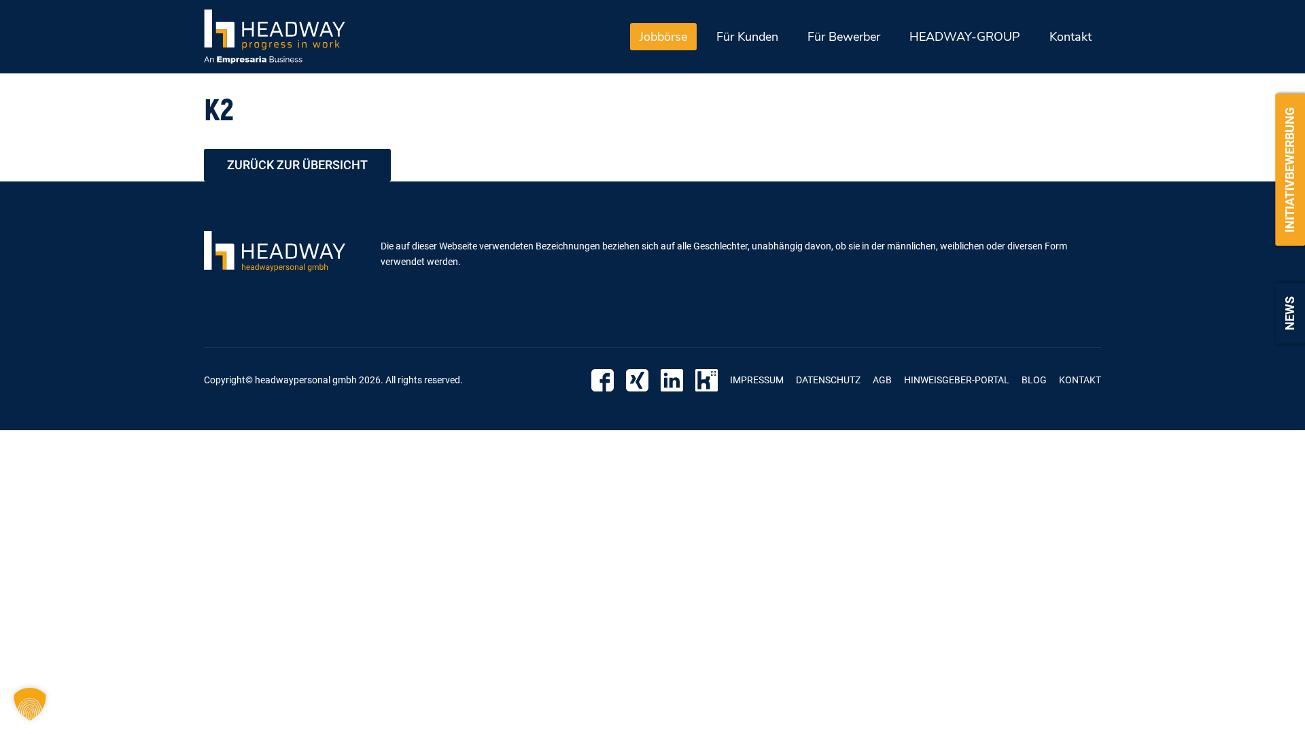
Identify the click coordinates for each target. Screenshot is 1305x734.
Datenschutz (828, 379)
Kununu (706, 380)
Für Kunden (747, 37)
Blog (1034, 379)
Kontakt (1070, 37)
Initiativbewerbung (1290, 169)
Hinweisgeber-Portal (956, 379)
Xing (637, 380)
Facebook (602, 380)
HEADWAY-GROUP (964, 37)
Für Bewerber (843, 37)
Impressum (757, 379)
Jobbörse (663, 37)
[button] (30, 704)
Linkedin (672, 380)
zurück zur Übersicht (297, 165)
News (1290, 313)
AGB (882, 379)
